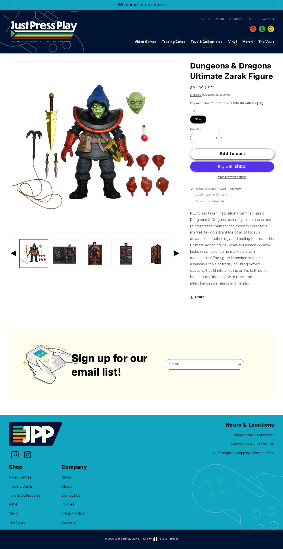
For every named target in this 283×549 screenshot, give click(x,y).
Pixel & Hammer (168, 539)
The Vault (266, 42)
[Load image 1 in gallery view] (34, 253)
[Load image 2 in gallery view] (64, 253)
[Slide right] (176, 253)
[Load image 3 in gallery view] (95, 253)
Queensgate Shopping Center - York (243, 453)
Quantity (195, 129)
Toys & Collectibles (206, 42)
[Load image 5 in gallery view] (156, 253)
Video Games (146, 42)
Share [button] (200, 297)
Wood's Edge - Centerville (252, 444)
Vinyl (232, 42)
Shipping (196, 95)
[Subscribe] (239, 364)
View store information (211, 201)
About (66, 486)
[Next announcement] (272, 5)
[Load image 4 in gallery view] (125, 253)
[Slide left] (14, 253)
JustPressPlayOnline (127, 539)
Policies (67, 505)
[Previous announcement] (10, 5)
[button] (253, 29)
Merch (248, 42)
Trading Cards (173, 42)
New (198, 119)
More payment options (232, 177)
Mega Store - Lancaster (254, 435)
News (66, 477)
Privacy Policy (73, 513)
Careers (68, 522)
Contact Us (70, 496)
